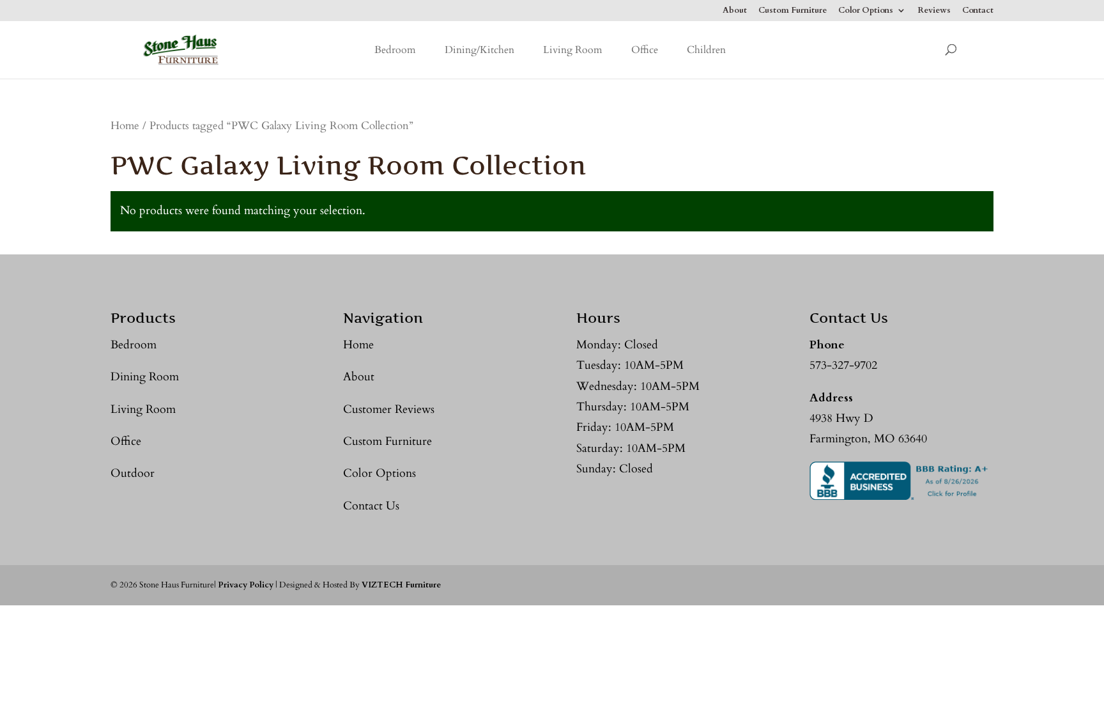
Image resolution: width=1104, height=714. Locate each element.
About (735, 11)
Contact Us (371, 506)
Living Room (572, 50)
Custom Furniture (792, 11)
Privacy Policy (245, 585)
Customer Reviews (388, 409)
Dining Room (145, 377)
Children (706, 50)
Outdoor (133, 473)
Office (644, 50)
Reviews (934, 11)
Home (125, 126)
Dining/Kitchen (479, 50)
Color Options (865, 11)
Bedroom (395, 50)
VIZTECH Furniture (401, 585)
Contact (977, 11)
